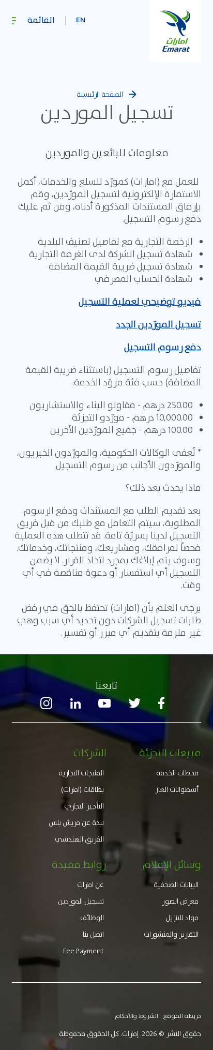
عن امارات (90, 884)
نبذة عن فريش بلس (76, 822)
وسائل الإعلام (172, 864)
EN (80, 21)
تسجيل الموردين (81, 901)
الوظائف (92, 917)
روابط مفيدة (79, 864)
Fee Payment (83, 950)
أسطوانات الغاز (177, 789)
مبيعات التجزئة (170, 752)
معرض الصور (180, 901)
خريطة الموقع (182, 1016)
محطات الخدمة (177, 772)
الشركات (89, 752)
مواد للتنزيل (182, 917)
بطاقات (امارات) (82, 789)
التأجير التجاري (84, 806)
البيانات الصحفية (176, 884)
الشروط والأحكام (136, 1016)
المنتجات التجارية (81, 772)
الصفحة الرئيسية (100, 94)
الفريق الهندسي (79, 839)
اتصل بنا (93, 934)
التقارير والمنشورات (171, 934)
